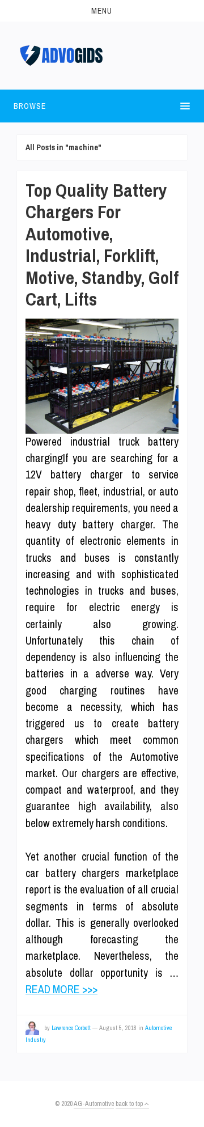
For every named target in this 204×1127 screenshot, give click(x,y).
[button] (102, 11)
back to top (130, 1103)
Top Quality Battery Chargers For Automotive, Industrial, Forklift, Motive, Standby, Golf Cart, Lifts (102, 244)
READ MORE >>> (61, 989)
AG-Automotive (94, 1103)
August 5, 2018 (118, 1028)
